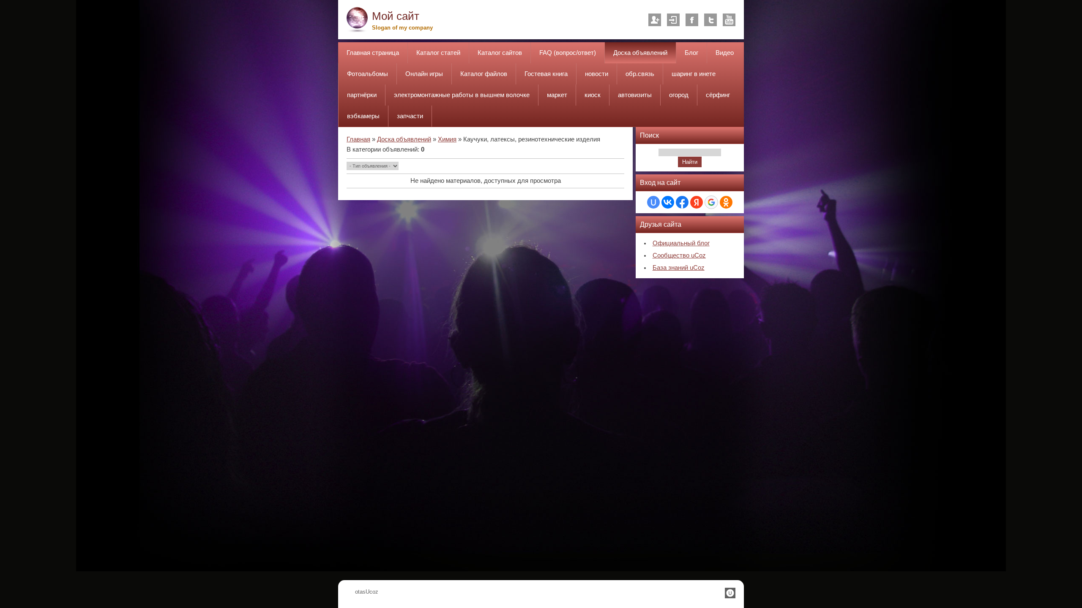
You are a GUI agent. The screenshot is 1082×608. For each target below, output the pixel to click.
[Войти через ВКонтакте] (667, 202)
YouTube (729, 20)
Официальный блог (681, 243)
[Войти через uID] (653, 202)
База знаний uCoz (679, 267)
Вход (673, 20)
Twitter (710, 20)
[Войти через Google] (711, 202)
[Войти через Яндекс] (696, 202)
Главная (358, 139)
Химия (447, 139)
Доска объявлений (404, 139)
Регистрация (654, 20)
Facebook (692, 20)
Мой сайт (395, 16)
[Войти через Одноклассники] (726, 202)
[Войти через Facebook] (682, 202)
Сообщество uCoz (679, 255)
